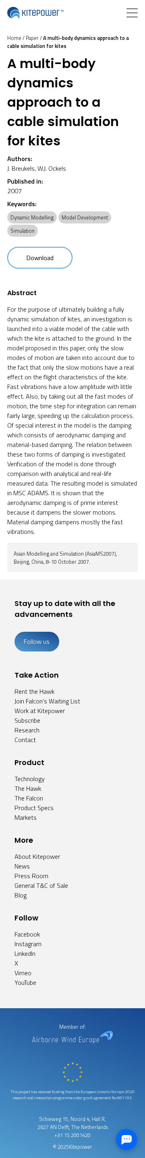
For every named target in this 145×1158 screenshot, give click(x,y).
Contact (25, 739)
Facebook (27, 934)
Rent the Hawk (34, 691)
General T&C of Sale (41, 885)
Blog (20, 895)
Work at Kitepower (39, 710)
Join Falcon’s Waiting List (47, 701)
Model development (85, 217)
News (22, 866)
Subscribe (27, 720)
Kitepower (80, 1147)
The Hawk (27, 788)
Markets (25, 817)
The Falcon (28, 798)
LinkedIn (24, 953)
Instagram (27, 944)
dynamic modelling (32, 217)
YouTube (25, 982)
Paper (32, 38)
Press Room (31, 876)
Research (26, 730)
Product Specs (34, 808)
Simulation (22, 231)
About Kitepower (37, 856)
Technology (29, 779)
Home (14, 38)
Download (40, 258)
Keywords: (22, 204)
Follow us (37, 641)
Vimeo (22, 973)
